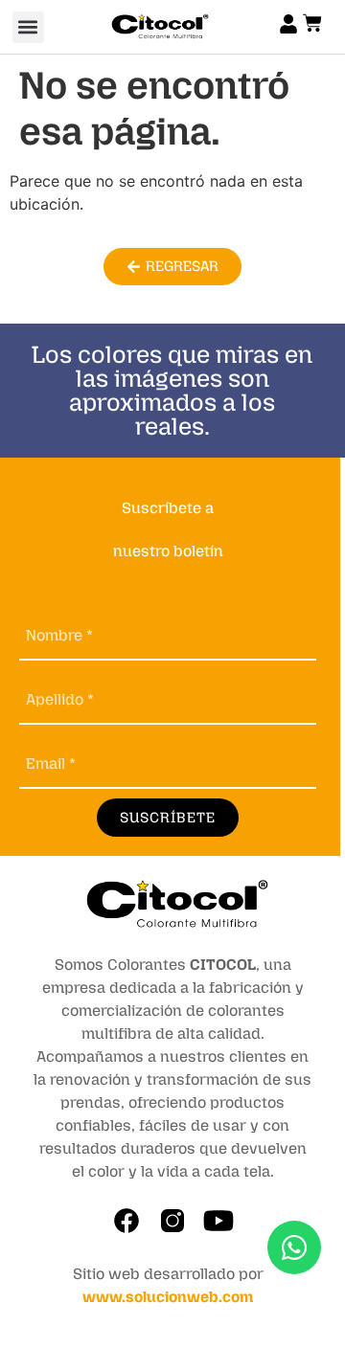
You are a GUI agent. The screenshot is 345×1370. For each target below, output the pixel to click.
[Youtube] (219, 1221)
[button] (28, 27)
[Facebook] (127, 1221)
